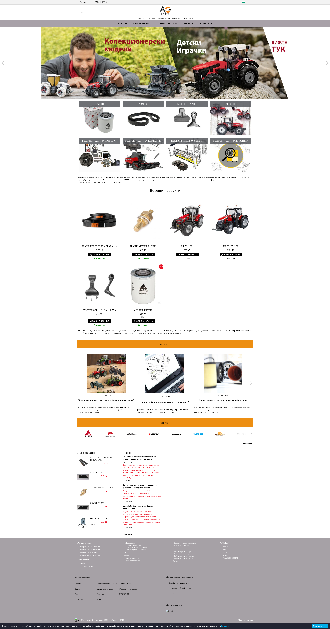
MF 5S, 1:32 (186, 246)
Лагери (175, 561)
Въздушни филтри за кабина (135, 550)
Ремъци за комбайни (132, 560)
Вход (77, 594)
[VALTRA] (241, 434)
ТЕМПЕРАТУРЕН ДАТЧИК (143, 246)
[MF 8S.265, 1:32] (230, 220)
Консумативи (83, 560)
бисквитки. (226, 626)
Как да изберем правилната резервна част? (165, 402)
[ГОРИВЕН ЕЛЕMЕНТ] (83, 523)
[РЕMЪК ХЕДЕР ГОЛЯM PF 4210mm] (99, 220)
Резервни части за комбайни (90, 549)
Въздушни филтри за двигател (136, 547)
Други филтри (130, 552)
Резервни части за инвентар (90, 555)
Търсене (100, 599)
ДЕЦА (225, 555)
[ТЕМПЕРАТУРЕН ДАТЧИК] (143, 220)
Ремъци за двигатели (181, 545)
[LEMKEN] (197, 434)
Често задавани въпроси (107, 584)
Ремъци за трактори (132, 558)
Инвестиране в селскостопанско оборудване (223, 400)
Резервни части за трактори (90, 547)
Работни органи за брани (183, 554)
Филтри (82, 563)
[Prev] (4, 63)
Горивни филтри (87, 566)
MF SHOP (224, 543)
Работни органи (178, 549)
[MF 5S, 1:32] (187, 220)
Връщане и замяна (105, 589)
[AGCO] (88, 434)
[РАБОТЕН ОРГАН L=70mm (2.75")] (99, 286)
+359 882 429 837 (101, 2)
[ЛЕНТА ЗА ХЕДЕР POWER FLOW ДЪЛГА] (83, 462)
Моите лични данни (246, 620)
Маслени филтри (131, 543)
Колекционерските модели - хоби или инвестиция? (106, 400)
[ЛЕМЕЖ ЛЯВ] (83, 477)
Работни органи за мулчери (183, 558)
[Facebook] (251, 2)
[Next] (325, 63)
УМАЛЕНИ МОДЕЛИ (230, 558)
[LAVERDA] (154, 434)
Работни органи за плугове (183, 552)
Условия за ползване (128, 589)
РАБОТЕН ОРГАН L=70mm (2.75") (99, 310)
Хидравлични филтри (133, 545)
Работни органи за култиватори (185, 556)
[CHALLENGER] (132, 434)
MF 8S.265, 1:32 (230, 246)
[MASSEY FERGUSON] (110, 434)
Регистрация (80, 599)
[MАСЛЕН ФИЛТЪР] (143, 286)
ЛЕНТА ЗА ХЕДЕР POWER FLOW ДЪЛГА (102, 459)
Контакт (100, 594)
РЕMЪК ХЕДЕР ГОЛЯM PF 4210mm (99, 246)
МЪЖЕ (225, 549)
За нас (77, 589)
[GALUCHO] (175, 434)
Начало (122, 23)
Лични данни (125, 584)
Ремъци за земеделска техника (185, 543)
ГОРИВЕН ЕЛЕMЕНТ (99, 518)
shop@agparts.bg (182, 583)
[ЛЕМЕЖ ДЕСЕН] (83, 507)
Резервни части (84, 543)
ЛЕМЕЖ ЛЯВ (96, 473)
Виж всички (127, 534)
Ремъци (126, 555)
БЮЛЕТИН (124, 594)
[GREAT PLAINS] (219, 434)
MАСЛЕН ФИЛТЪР (143, 310)
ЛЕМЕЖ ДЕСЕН (97, 503)
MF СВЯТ (226, 547)
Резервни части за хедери (89, 552)
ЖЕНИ (225, 552)
